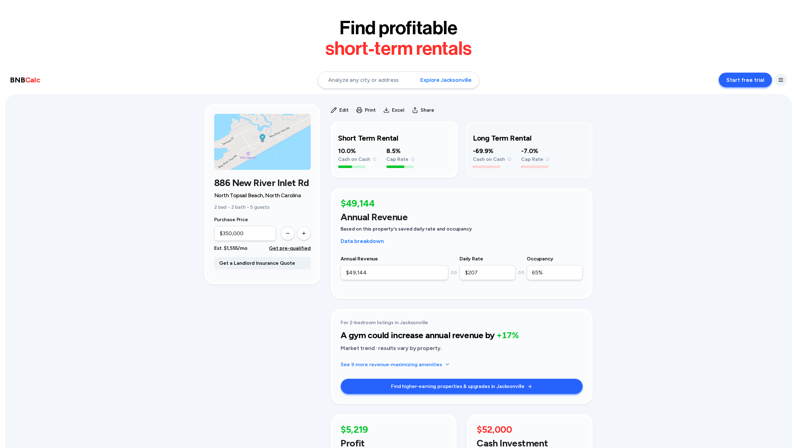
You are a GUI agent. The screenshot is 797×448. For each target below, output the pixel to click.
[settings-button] (781, 80)
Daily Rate (471, 259)
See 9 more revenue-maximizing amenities (391, 364)
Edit (344, 110)
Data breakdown (362, 241)
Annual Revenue (359, 259)
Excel (398, 110)
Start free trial (745, 80)
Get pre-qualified (290, 248)
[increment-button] (304, 233)
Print (370, 110)
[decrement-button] (288, 233)
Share (427, 110)
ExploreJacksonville (446, 80)
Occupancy (540, 259)
